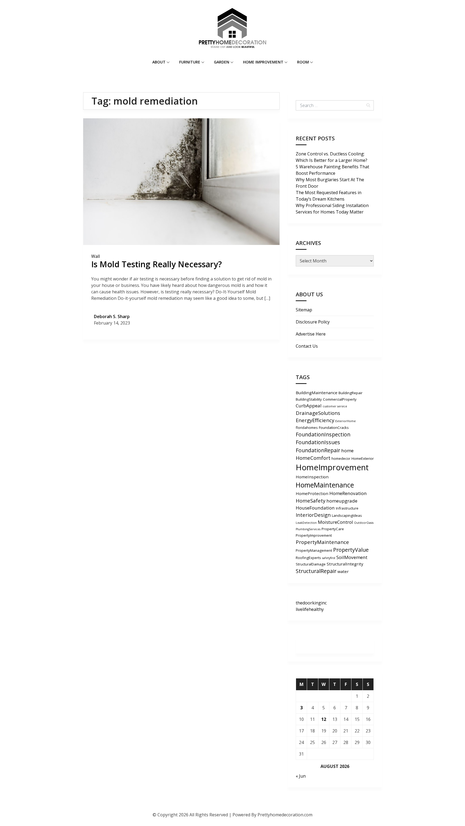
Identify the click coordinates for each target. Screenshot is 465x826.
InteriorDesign (313, 514)
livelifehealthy (310, 609)
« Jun (301, 776)
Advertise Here (311, 334)
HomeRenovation (348, 493)
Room (303, 62)
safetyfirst (328, 558)
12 (323, 719)
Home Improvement (263, 62)
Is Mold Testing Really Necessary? (156, 264)
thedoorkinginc (311, 603)
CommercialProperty (340, 399)
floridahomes (307, 427)
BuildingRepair (350, 392)
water (343, 571)
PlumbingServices (308, 529)
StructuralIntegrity (345, 564)
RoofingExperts (308, 557)
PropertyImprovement (314, 535)
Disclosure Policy (313, 322)
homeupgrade (341, 501)
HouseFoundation (315, 508)
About (158, 62)
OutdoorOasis (364, 523)
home (347, 450)
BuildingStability (309, 399)
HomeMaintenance (325, 484)
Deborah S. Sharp (112, 316)
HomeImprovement (332, 467)
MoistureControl (335, 522)
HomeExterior (362, 458)
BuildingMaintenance (316, 392)
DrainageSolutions (318, 413)
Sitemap (304, 310)
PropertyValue (351, 549)
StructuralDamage (311, 564)
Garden (221, 62)
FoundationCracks (334, 427)
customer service (335, 406)
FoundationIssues (318, 442)
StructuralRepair (316, 571)
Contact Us (307, 346)
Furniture (189, 62)
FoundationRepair (318, 450)
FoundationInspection (323, 434)
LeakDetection (306, 523)
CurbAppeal (309, 406)
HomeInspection (312, 476)
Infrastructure (347, 508)
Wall (95, 256)
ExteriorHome (345, 421)
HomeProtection (312, 493)
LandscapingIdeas (347, 515)
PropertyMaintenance (322, 542)
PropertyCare (333, 528)
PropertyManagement (314, 550)
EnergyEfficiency (315, 420)
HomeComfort (313, 457)
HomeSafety (310, 500)
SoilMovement (351, 557)
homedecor (341, 458)
